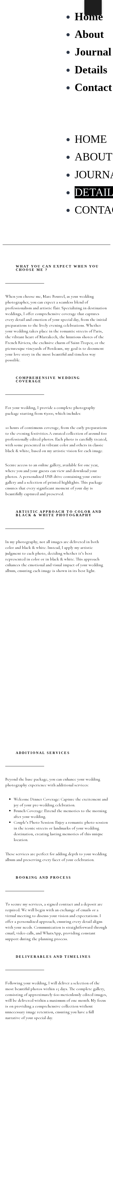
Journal (93, 52)
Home (89, 17)
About (89, 34)
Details (91, 70)
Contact (93, 87)
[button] (82, 121)
